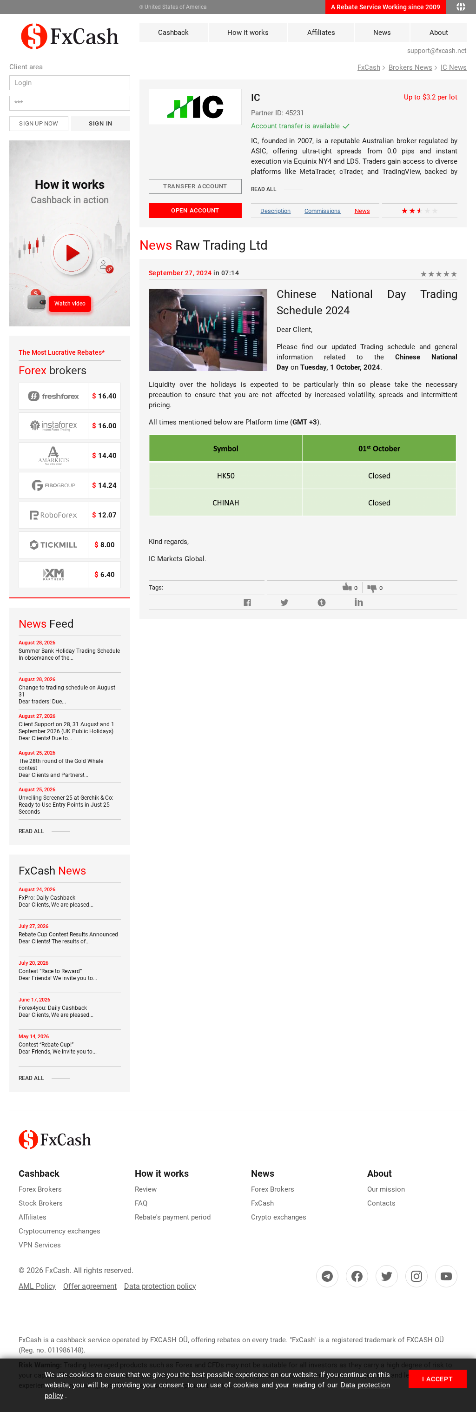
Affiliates (32, 1217)
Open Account (195, 210)
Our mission (386, 1189)
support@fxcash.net (437, 50)
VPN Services (40, 1245)
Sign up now (38, 123)
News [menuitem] (382, 32)
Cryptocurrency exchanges (59, 1231)
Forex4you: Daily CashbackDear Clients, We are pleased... (56, 1011)
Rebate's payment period (173, 1217)
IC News (454, 67)
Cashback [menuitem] (173, 32)
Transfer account (195, 186)
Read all (31, 831)
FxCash (368, 67)
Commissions (322, 210)
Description (275, 210)
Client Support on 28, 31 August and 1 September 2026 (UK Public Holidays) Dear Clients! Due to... (66, 731)
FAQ (141, 1203)
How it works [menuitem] (248, 32)
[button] (69, 233)
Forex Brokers (40, 1189)
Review (146, 1189)
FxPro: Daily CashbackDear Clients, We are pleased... (56, 901)
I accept (437, 1379)
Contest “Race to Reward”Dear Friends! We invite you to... (58, 974)
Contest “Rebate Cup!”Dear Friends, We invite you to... (58, 1048)
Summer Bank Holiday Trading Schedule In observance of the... (69, 654)
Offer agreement (90, 1286)
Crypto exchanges (278, 1217)
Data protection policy (160, 1286)
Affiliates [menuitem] (321, 32)
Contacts (381, 1203)
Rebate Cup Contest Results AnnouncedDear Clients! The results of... (68, 938)
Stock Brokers (41, 1203)
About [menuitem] (439, 32)
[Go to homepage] (70, 28)
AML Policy (37, 1286)
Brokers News (410, 67)
